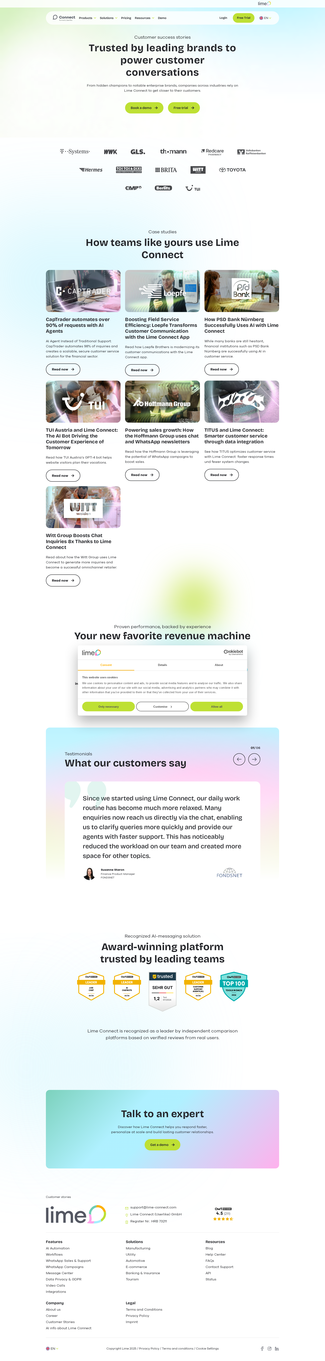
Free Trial (243, 18)
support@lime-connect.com (153, 1207)
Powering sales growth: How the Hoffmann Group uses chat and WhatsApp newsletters (162, 436)
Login (223, 18)
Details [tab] (162, 665)
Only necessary (108, 706)
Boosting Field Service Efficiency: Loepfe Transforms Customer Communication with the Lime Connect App (161, 328)
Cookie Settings (207, 1349)
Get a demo (159, 1145)
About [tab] (219, 665)
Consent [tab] (106, 665)
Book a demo (141, 108)
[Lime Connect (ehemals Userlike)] (241, 1214)
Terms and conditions (177, 1349)
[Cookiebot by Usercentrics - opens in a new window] (226, 652)
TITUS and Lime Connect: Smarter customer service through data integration (235, 436)
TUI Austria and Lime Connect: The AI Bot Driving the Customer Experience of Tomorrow (82, 439)
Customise (160, 706)
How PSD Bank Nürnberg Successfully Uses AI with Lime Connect (241, 325)
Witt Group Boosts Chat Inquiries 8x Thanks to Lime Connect (78, 541)
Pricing (126, 18)
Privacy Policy (149, 1349)
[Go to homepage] (64, 18)
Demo (162, 18)
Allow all (216, 706)
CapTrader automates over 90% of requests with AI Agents (78, 325)
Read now (66, 371)
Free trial (181, 108)
